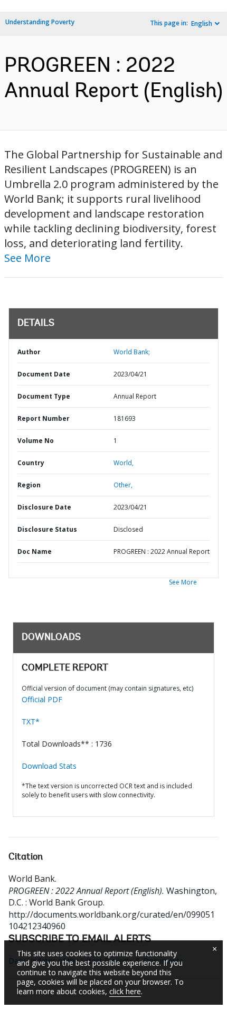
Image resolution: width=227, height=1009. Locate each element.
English (201, 23)
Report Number (43, 418)
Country (30, 462)
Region (29, 484)
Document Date (43, 374)
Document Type (43, 396)
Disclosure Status (47, 529)
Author (29, 351)
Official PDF (42, 699)
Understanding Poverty (39, 21)
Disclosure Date (44, 507)
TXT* (31, 721)
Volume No (35, 440)
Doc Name (34, 551)
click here (125, 991)
